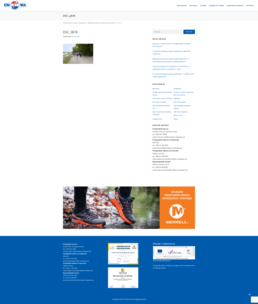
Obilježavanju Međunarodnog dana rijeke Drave (101, 23)
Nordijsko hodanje (235, 5)
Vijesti (75, 23)
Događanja (177, 89)
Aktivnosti (155, 89)
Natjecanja (182, 5)
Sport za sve (178, 115)
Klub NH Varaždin (180, 102)
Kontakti (250, 5)
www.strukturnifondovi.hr (161, 261)
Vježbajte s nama (216, 5)
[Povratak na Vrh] (249, 294)
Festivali (193, 5)
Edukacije (177, 98)
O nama (203, 5)
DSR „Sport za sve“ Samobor (162, 98)
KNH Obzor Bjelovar (181, 112)
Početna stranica (68, 23)
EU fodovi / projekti (159, 102)
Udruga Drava (82, 23)
